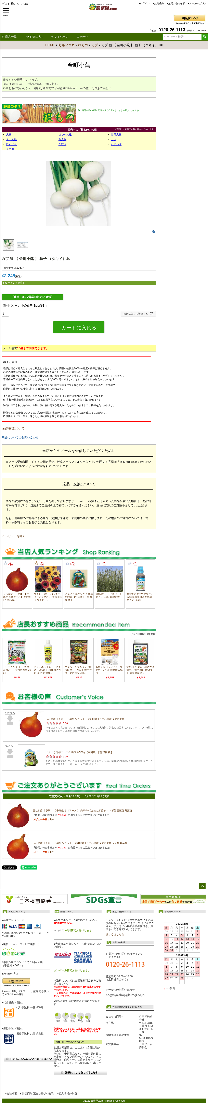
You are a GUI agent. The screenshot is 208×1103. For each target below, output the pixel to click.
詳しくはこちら (115, 934)
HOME (50, 45)
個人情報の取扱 (67, 1093)
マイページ (61, 36)
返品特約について (13, 428)
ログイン (145, 3)
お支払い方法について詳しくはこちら (30, 1058)
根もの (83, 45)
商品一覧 (11, 36)
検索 (205, 37)
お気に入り (37, 36)
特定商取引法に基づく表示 (38, 1093)
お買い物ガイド (176, 3)
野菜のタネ (66, 45)
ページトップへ (202, 886)
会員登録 (159, 3)
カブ (94, 45)
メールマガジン (197, 3)
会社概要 (11, 1093)
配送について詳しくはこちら (80, 1072)
